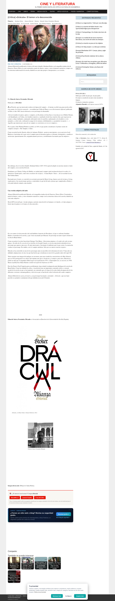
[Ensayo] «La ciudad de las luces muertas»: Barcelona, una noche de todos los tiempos (89, 38)
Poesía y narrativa (77, 11)
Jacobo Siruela (34, 23)
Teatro (52, 11)
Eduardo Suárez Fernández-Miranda (49, 21)
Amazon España (27, 498)
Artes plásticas (62, 11)
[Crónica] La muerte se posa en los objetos (89, 43)
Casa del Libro (40, 498)
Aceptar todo (80, 596)
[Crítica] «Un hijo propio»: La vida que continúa (91, 47)
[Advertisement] (40, 84)
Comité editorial (92, 11)
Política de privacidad (14, 597)
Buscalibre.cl (14, 498)
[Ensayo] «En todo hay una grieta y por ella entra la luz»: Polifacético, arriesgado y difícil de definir (91, 62)
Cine (19, 11)
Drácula (37, 21)
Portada (12, 11)
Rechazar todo (57, 596)
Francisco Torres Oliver (14, 23)
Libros (25, 11)
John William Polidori (45, 23)
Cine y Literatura (16, 64)
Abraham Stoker (19, 21)
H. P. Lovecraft (25, 23)
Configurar (68, 596)
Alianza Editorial (28, 21)
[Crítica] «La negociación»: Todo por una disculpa (91, 23)
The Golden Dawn (57, 23)
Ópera (32, 11)
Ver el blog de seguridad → (63, 517)
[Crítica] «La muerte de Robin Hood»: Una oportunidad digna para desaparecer (89, 27)
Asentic (16, 599)
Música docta (42, 11)
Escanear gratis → (63, 514)
